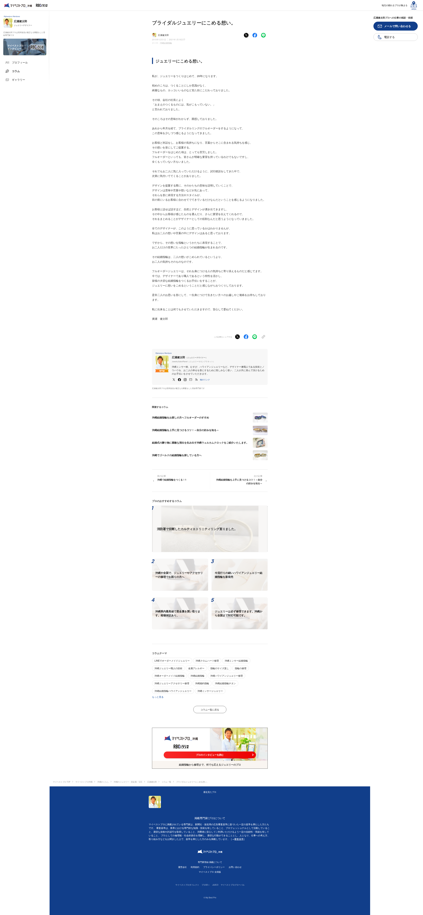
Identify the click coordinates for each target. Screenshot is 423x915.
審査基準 (239, 839)
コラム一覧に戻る (210, 709)
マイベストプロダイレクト (187, 884)
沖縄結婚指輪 (166, 42)
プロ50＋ (206, 884)
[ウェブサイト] (191, 380)
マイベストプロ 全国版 (210, 871)
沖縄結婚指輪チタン (225, 683)
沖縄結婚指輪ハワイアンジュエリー (173, 690)
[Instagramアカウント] (185, 380)
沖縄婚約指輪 (202, 683)
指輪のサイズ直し (219, 668)
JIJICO (215, 884)
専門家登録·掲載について (210, 862)
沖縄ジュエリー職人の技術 (168, 668)
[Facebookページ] (179, 380)
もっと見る (158, 696)
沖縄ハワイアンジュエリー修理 (226, 675)
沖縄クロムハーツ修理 (207, 660)
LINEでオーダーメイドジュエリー (172, 660)
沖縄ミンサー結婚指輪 (236, 660)
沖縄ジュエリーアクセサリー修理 (171, 683)
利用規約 (195, 867)
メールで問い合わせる (397, 26)
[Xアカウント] (174, 380)
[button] (205, 380)
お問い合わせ (235, 867)
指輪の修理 (240, 668)
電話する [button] (389, 37)
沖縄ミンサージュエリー (210, 690)
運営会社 (182, 867)
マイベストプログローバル (233, 884)
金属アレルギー (196, 668)
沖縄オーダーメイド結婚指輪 (169, 675)
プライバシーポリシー (214, 867)
